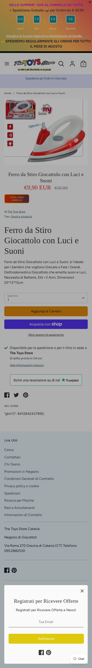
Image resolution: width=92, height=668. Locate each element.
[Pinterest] (48, 652)
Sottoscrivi (46, 639)
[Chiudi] (82, 590)
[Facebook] (41, 652)
